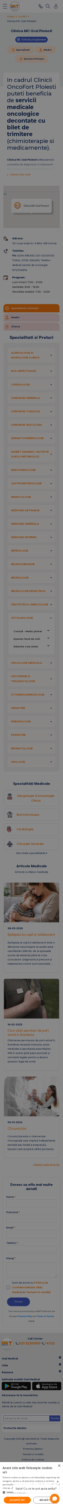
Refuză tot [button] (46, 1500)
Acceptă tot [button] (17, 1500)
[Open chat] (54, 1498)
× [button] (59, 1465)
